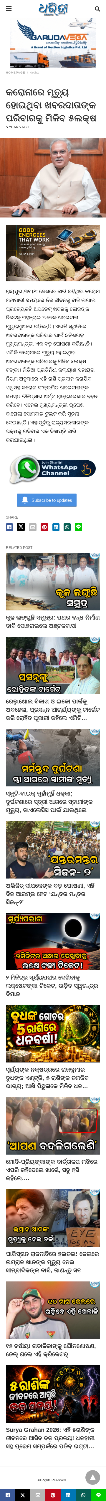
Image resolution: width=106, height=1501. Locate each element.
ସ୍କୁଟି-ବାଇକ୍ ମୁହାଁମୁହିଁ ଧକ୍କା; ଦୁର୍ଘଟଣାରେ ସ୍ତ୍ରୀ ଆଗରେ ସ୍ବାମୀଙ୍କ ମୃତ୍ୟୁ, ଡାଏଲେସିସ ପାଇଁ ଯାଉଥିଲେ (49, 801)
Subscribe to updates (52, 500)
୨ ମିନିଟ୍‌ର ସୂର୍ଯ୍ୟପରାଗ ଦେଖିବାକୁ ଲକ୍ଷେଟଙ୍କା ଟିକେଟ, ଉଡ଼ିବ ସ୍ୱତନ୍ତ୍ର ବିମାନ (52, 985)
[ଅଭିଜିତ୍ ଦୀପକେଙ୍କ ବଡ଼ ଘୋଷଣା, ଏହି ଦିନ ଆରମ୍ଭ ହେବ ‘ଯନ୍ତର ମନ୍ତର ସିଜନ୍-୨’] (53, 850)
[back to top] (92, 1477)
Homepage (15, 72)
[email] (37, 1495)
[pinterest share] (44, 527)
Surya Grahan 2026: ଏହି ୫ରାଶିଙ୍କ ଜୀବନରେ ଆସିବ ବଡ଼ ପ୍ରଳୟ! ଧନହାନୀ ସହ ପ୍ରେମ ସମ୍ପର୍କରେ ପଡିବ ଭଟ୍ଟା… (50, 1438)
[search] (97, 9)
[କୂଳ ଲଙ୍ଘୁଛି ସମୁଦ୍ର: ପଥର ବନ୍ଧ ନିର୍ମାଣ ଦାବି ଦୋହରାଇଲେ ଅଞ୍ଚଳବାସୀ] (53, 581)
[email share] (33, 527)
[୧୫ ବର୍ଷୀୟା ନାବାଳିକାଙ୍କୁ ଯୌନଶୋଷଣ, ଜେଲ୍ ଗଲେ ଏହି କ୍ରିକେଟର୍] (53, 1310)
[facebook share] (9, 527)
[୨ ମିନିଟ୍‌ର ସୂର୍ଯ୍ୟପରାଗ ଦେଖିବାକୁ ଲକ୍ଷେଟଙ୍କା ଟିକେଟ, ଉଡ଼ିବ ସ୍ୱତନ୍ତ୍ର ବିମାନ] (53, 942)
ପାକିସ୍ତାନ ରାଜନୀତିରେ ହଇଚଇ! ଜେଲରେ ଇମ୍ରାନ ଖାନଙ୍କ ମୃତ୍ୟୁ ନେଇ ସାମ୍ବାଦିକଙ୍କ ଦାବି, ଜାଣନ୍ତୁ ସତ (52, 1262)
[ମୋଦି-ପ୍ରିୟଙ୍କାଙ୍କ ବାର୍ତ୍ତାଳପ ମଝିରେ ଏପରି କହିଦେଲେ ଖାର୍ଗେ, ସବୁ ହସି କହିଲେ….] (53, 1126)
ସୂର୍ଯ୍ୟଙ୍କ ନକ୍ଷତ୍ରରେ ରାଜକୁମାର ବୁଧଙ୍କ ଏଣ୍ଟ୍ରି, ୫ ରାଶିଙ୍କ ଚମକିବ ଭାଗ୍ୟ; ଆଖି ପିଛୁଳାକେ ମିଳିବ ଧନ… (47, 1077)
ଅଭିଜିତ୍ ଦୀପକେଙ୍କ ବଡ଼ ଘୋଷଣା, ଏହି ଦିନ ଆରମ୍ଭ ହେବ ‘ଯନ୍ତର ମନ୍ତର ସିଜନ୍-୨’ (50, 893)
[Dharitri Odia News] (53, 9)
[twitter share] (21, 527)
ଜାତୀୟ (34, 72)
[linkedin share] (55, 527)
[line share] (78, 527)
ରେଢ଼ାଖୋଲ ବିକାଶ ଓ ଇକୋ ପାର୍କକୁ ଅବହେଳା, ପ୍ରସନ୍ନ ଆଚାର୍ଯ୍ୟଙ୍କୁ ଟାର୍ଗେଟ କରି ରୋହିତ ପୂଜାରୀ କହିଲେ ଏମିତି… (53, 709)
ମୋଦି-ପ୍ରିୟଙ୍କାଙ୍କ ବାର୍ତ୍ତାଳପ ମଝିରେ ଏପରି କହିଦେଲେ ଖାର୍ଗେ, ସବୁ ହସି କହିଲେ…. (51, 1169)
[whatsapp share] (67, 527)
